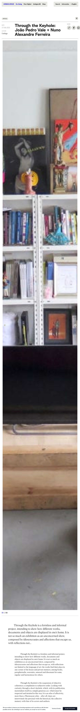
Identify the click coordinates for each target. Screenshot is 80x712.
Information (65, 4)
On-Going (19, 4)
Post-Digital (27, 4)
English (73, 4)
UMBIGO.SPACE (9, 4)
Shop (44, 4)
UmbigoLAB (37, 4)
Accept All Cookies (70, 708)
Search (58, 4)
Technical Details (56, 708)
